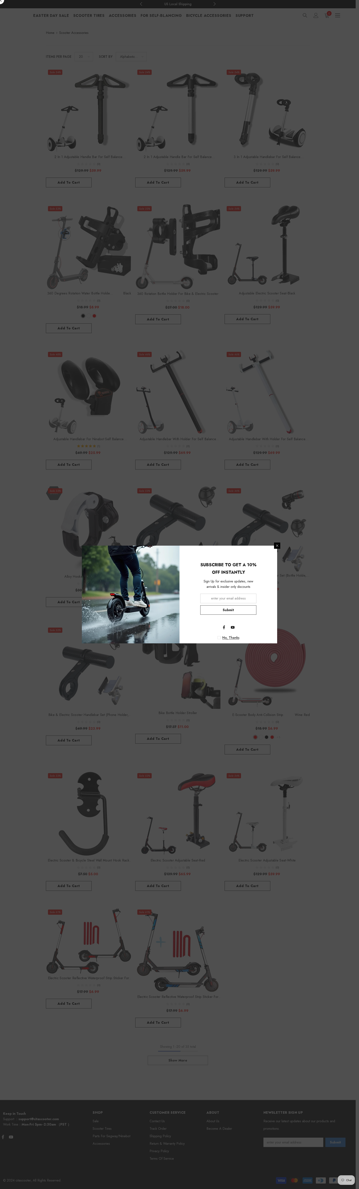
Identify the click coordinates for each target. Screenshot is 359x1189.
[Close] (277, 546)
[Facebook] (224, 627)
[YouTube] (232, 627)
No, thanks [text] (230, 637)
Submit (228, 610)
